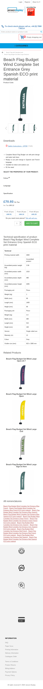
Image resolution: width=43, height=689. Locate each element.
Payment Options (11, 672)
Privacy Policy (10, 675)
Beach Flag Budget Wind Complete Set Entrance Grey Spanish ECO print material (20, 527)
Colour (5, 178)
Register (27, 2)
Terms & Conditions (11, 661)
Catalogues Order (11, 656)
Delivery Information (11, 653)
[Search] (41, 31)
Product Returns (10, 665)
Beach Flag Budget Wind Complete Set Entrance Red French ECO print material (19, 533)
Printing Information (11, 649)
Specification (8, 193)
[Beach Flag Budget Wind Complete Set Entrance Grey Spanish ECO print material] (13, 128)
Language (6, 186)
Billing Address (10, 668)
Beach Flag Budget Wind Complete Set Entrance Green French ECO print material (20, 521)
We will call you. (31, 218)
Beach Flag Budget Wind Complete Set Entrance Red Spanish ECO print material (20, 539)
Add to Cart (32, 223)
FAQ (6, 643)
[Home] (2, 52)
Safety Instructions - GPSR (17, 146)
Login (20, 2)
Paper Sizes (9, 646)
